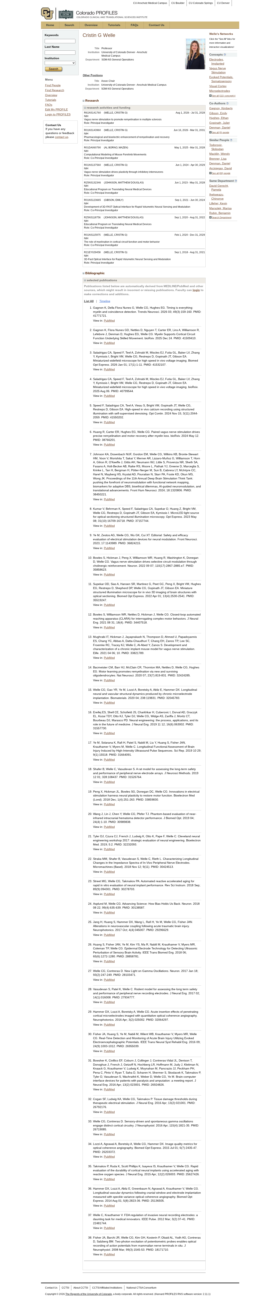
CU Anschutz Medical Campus (150, 3)
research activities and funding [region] (108, 107)
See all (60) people (221, 173)
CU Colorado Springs (201, 3)
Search (69, 25)
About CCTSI (80, 1287)
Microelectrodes (219, 90)
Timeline (104, 301)
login (196, 290)
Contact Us (156, 25)
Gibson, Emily (218, 113)
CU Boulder (177, 3)
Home (50, 25)
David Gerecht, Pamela (219, 187)
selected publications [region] (101, 280)
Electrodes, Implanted (216, 61)
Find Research (54, 90)
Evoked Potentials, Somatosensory (221, 79)
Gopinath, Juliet (219, 122)
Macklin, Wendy (219, 153)
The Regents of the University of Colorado (88, 1294)
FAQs (134, 25)
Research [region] (92, 100)
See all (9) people (220, 132)
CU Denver (223, 3)
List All (89, 301)
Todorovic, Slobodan (216, 147)
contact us (61, 137)
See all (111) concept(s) (224, 95)
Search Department (221, 217)
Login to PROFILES (58, 114)
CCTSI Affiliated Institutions (107, 1287)
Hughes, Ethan (219, 117)
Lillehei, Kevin (218, 203)
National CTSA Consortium (141, 1287)
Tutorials (114, 25)
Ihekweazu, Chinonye (216, 196)
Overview (91, 25)
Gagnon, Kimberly (221, 108)
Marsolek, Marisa (220, 208)
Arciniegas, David (220, 168)
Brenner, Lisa (218, 158)
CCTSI (65, 1287)
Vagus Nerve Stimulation (217, 70)
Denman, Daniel (219, 127)
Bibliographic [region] (95, 273)
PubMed (109, 320)
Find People (53, 85)
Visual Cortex (218, 86)
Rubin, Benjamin (220, 213)
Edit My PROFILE (56, 109)
